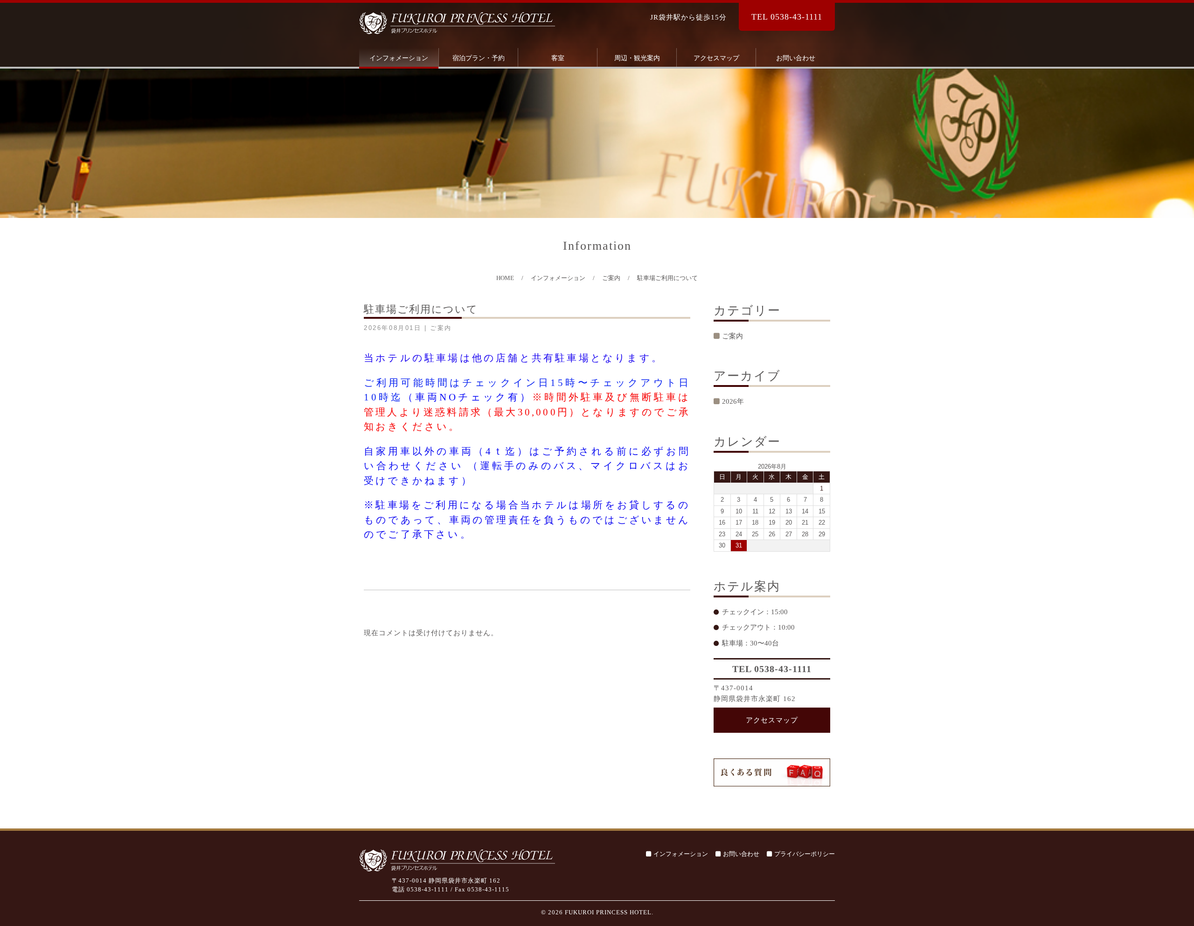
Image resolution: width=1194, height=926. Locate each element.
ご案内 (611, 277)
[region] (597, 143)
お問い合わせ (795, 58)
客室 (557, 58)
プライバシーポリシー (804, 853)
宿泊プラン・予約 (478, 58)
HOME (505, 277)
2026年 (733, 401)
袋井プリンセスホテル (457, 23)
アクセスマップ (716, 58)
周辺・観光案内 (637, 58)
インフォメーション (398, 58)
